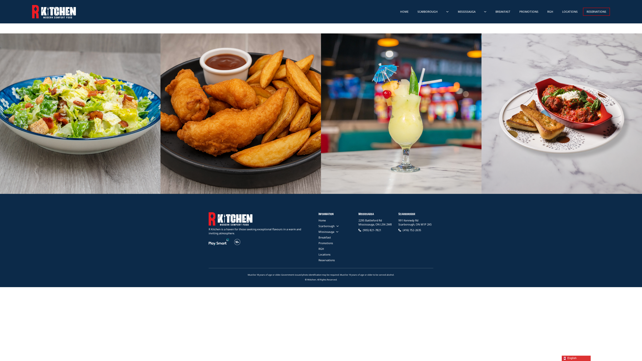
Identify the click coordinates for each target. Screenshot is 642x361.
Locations (570, 12)
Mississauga (466, 12)
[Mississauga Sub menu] (485, 12)
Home (404, 12)
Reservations (596, 12)
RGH (550, 12)
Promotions (528, 12)
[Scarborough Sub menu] (447, 12)
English (571, 358)
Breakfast (503, 12)
